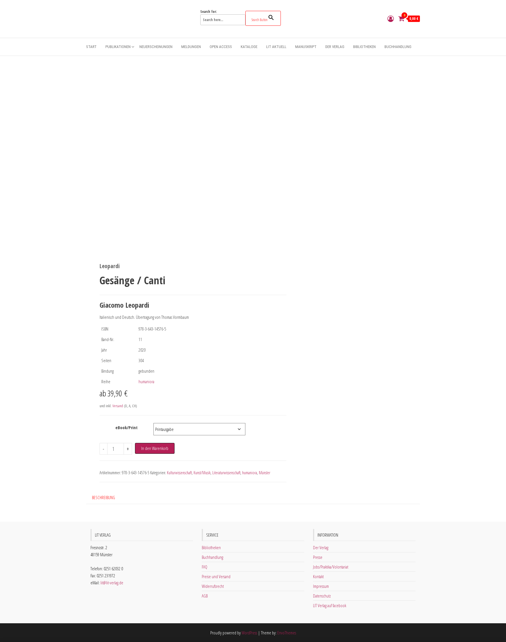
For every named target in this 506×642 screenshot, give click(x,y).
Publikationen (118, 46)
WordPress (249, 633)
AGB (205, 596)
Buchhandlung (397, 46)
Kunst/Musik (202, 472)
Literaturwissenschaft (226, 472)
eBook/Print (126, 427)
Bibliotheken (364, 46)
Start (91, 46)
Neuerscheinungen (155, 46)
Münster (264, 472)
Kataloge (249, 46)
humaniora (146, 381)
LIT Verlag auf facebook (329, 605)
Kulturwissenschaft (179, 472)
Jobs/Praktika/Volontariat (330, 567)
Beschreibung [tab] (103, 497)
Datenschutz (322, 596)
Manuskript (306, 46)
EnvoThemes (286, 633)
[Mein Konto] (390, 18)
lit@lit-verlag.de (111, 582)
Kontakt (318, 576)
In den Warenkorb (154, 448)
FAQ (204, 567)
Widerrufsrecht (213, 586)
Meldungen (191, 46)
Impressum (321, 586)
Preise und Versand (216, 576)
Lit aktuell (276, 46)
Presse (317, 557)
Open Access (221, 46)
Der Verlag (334, 46)
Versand (117, 405)
